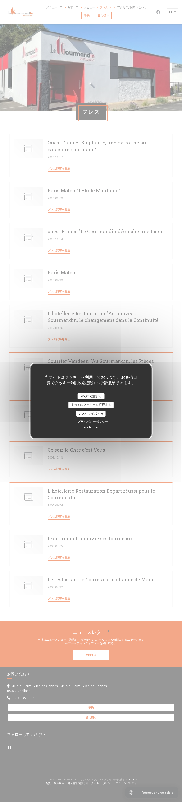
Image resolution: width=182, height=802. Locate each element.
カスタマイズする (91, 413)
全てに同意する (91, 396)
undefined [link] (91, 427)
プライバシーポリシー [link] (92, 421)
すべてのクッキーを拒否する (91, 405)
